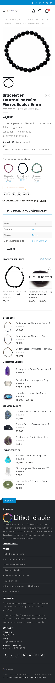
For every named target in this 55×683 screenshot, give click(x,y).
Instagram (36, 655)
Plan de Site (36, 677)
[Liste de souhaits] (40, 11)
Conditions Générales (12, 677)
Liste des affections (13, 570)
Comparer (41, 201)
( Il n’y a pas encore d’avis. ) (29, 108)
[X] (36, 2)
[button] (4, 11)
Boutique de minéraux (14, 559)
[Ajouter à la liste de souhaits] (24, 292)
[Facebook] (32, 2)
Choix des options (22, 269)
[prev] (47, 95)
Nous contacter (11, 591)
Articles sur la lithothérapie (16, 575)
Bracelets (32, 292)
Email (24, 194)
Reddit (42, 655)
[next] (50, 95)
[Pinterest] (40, 2)
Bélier (35, 240)
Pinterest (19, 194)
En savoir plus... (10, 543)
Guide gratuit (10, 581)
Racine (35, 235)
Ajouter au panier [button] (48, 269)
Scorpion (43, 240)
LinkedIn (14, 194)
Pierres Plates (7, 292)
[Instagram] (47, 2)
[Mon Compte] (33, 11)
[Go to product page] (40, 277)
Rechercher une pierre (14, 564)
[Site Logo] (12, 11)
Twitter (9, 194)
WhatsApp (28, 194)
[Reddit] (50, 2)
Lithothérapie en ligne (14, 554)
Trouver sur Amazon (15, 188)
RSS (17, 655)
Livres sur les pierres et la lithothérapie (22, 586)
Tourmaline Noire (19, 292)
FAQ (44, 677)
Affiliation (26, 677)
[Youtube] (43, 2)
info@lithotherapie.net (13, 641)
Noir (34, 229)
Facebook (5, 194)
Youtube (29, 655)
